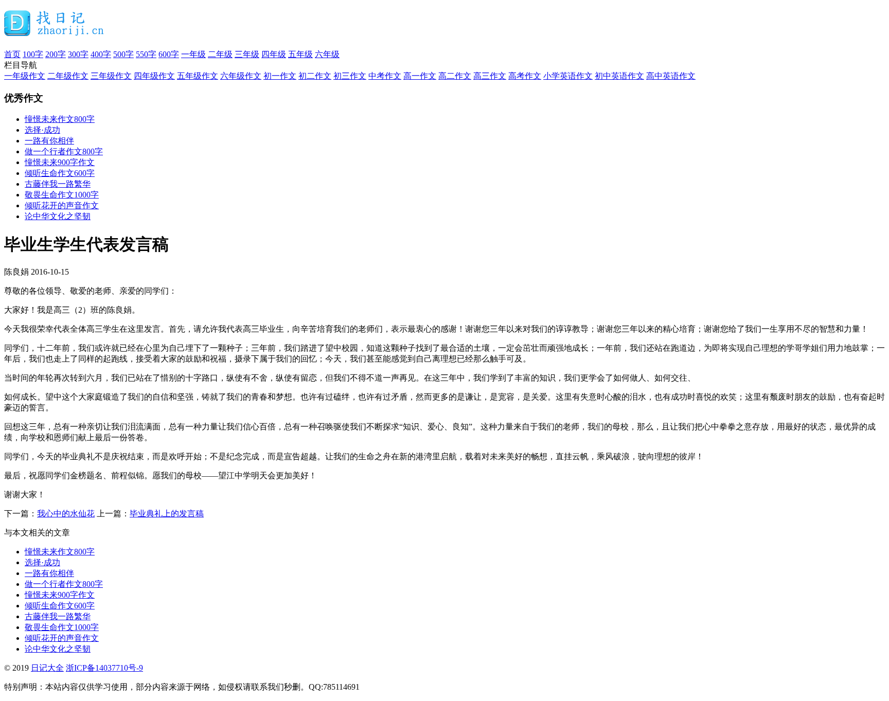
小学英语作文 (568, 75)
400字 (101, 54)
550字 (146, 54)
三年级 (247, 54)
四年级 (273, 54)
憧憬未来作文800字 (60, 119)
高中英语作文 (671, 75)
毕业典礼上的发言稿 (167, 513)
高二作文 (454, 75)
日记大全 (47, 667)
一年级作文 (24, 75)
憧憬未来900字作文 (60, 162)
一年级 (193, 54)
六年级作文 (240, 75)
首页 (12, 54)
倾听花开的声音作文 (62, 205)
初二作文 (314, 75)
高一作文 (419, 75)
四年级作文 (154, 75)
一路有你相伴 (49, 140)
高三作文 (489, 75)
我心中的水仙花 (66, 513)
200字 (55, 54)
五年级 (300, 54)
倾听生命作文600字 (60, 173)
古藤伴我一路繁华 (58, 183)
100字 (33, 54)
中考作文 (384, 75)
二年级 (220, 54)
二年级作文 (67, 75)
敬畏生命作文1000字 (62, 194)
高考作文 (524, 75)
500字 (123, 54)
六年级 (327, 54)
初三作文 (349, 75)
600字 (168, 54)
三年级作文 (111, 75)
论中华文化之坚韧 (58, 216)
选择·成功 (42, 129)
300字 (78, 54)
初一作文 (279, 75)
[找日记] (54, 32)
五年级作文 (197, 75)
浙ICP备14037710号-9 (104, 667)
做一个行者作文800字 (64, 151)
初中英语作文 (619, 75)
